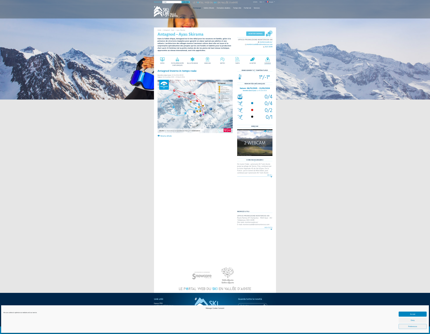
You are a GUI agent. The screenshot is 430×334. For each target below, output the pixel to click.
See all (269, 175)
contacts (255, 2)
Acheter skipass (255, 34)
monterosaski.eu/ (266, 42)
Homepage (197, 8)
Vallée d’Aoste (209, 8)
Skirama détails (166, 136)
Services (257, 8)
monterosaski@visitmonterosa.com (259, 44)
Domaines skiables (223, 8)
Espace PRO (158, 303)
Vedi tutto (268, 227)
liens (261, 2)
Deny (413, 320)
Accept (412, 314)
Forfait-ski (247, 8)
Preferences (412, 326)
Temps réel (237, 8)
